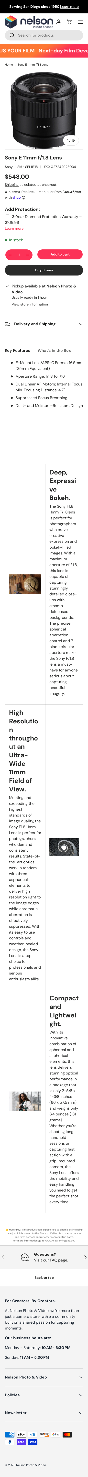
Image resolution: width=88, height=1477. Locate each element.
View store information (30, 304)
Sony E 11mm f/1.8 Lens (33, 64)
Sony (9, 167)
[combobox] (44, 35)
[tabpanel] (44, 384)
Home (9, 64)
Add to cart (60, 254)
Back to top (44, 1277)
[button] (69, 22)
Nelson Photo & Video (31, 1465)
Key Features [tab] (17, 350)
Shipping (12, 184)
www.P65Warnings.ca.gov (60, 1240)
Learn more (69, 6)
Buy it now (44, 270)
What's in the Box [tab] (54, 350)
